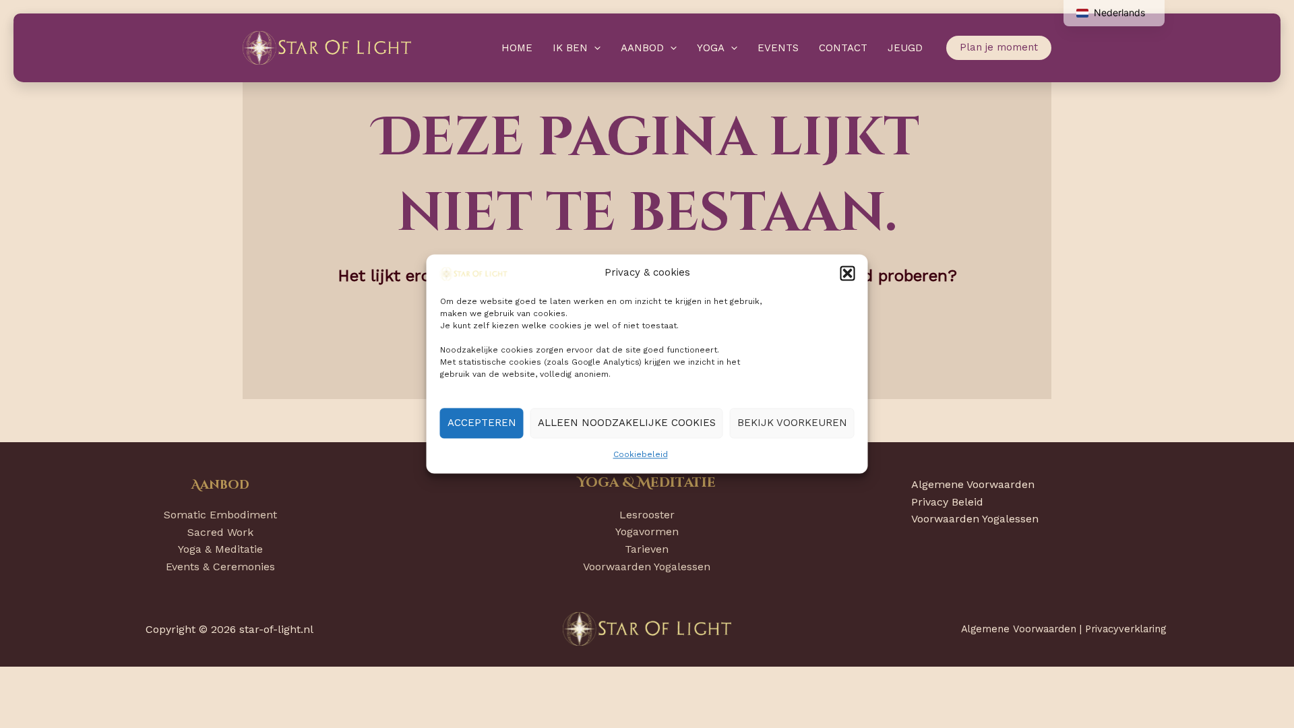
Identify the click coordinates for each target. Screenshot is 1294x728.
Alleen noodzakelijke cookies (627, 423)
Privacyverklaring (1125, 629)
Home (516, 48)
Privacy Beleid (947, 501)
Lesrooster (647, 514)
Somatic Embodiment (220, 514)
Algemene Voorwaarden (973, 484)
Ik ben (570, 48)
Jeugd (905, 48)
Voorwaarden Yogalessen (646, 566)
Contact (843, 48)
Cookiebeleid (640, 454)
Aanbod (642, 48)
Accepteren (482, 423)
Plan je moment (999, 47)
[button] (848, 273)
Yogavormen (647, 531)
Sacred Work (220, 532)
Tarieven (647, 549)
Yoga (711, 48)
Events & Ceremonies (220, 566)
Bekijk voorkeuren (792, 423)
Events (778, 48)
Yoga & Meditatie (220, 549)
